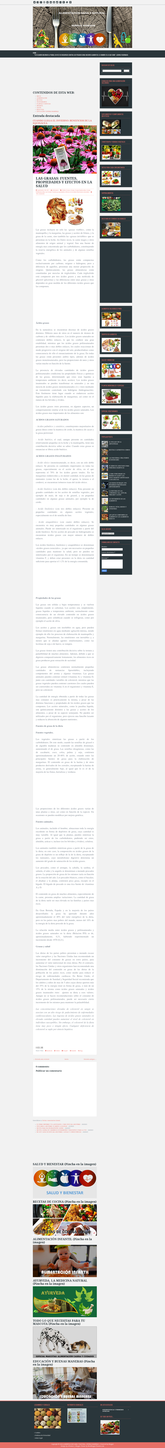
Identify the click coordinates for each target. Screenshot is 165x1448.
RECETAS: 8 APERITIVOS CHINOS (119, 450)
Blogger (111, 1444)
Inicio (66, 1059)
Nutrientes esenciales (83, 192)
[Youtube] (54, 2)
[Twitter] (34, 2)
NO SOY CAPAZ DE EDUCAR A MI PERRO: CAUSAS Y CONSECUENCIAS (59, 1132)
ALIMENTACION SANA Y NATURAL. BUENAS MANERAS (81, 1444)
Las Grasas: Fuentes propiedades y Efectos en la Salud (60, 192)
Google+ (65, 1050)
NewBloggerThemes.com (96, 1446)
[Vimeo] (47, 2)
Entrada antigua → (90, 1059)
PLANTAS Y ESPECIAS (44, 104)
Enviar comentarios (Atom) (51, 1120)
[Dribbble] (44, 2)
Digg (81, 1050)
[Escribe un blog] (38, 1047)
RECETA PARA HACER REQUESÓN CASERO (50, 1128)
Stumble (73, 1050)
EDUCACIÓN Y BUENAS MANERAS (48, 111)
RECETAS (39, 100)
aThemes (71, 1446)
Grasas (72, 190)
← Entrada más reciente (41, 1059)
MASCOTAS (40, 109)
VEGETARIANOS (42, 102)
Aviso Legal (39, 1438)
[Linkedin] (51, 2)
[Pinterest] (70, 2)
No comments (40, 193)
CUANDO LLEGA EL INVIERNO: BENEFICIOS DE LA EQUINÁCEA (62, 121)
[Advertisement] (65, 75)
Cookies (37, 1432)
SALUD (39, 107)
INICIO (39, 96)
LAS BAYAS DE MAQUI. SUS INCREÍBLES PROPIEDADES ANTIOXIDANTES (118, 484)
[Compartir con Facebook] (42, 1047)
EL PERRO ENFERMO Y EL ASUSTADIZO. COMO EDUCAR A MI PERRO (58, 1124)
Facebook (49, 1050)
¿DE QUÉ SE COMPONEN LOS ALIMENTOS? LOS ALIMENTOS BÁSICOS (119, 516)
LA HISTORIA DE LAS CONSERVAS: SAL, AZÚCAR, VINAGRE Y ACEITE (118, 493)
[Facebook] (38, 2)
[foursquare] (67, 2)
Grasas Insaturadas (80, 190)
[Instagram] (57, 2)
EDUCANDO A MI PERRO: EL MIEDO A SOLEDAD (52, 1126)
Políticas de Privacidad (42, 1435)
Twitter (57, 1050)
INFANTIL (40, 105)
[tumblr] (64, 2)
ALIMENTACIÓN (42, 98)
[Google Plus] (41, 2)
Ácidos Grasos (66, 190)
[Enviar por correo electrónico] (37, 1047)
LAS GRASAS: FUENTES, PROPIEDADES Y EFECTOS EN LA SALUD (64, 182)
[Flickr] (60, 2)
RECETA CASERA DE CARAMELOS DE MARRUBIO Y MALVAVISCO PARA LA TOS (62, 1130)
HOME (34, 53)
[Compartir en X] (40, 1047)
